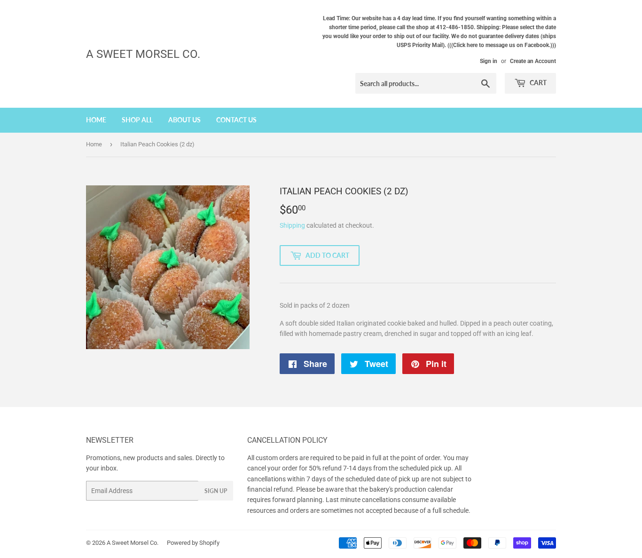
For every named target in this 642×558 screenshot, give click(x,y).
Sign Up (215, 490)
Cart (537, 83)
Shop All (137, 120)
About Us (184, 120)
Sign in (488, 61)
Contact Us (236, 120)
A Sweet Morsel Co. (143, 54)
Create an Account (533, 61)
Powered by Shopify (193, 542)
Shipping (292, 225)
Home (96, 120)
